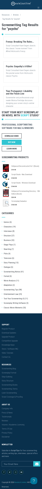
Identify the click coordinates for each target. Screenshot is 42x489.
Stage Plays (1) (10, 244)
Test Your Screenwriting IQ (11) (16, 298)
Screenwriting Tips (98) (13, 289)
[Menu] (38, 7)
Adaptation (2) (9, 285)
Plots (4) (7, 253)
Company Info (7, 408)
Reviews (5, 420)
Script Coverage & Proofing (12, 397)
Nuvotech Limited (20, 482)
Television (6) (9, 258)
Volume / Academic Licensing (13, 424)
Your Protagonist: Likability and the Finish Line (19, 92)
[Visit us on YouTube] (21, 472)
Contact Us (6, 357)
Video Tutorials (7, 353)
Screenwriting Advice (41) (14, 271)
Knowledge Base (8, 345)
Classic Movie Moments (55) (15, 307)
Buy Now (11, 142)
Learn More (12, 149)
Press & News (7, 412)
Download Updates (9, 333)
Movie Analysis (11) (11, 280)
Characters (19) (10, 226)
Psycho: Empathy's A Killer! (19, 66)
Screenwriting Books (10, 385)
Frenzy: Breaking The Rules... (20, 41)
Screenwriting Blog (9, 368)
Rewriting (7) (9, 249)
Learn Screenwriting (9, 393)
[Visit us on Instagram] (15, 472)
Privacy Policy (7, 433)
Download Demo (12, 136)
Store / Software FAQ (10, 349)
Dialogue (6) (8, 267)
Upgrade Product (8, 337)
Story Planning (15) (11, 262)
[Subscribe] (36, 464)
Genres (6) (8, 222)
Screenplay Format (9, 373)
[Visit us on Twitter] (10, 472)
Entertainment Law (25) (13, 294)
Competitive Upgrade (10, 341)
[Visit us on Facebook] (4, 472)
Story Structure (7, 380)
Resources (6, 15)
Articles (16, 15)
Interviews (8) (9, 231)
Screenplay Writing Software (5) (16, 303)
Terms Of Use (7, 429)
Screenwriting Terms (10, 389)
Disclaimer (6, 437)
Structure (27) (9, 235)
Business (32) (9, 240)
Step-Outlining (7, 377)
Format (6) (8, 276)
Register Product (8, 329)
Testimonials (7, 416)
